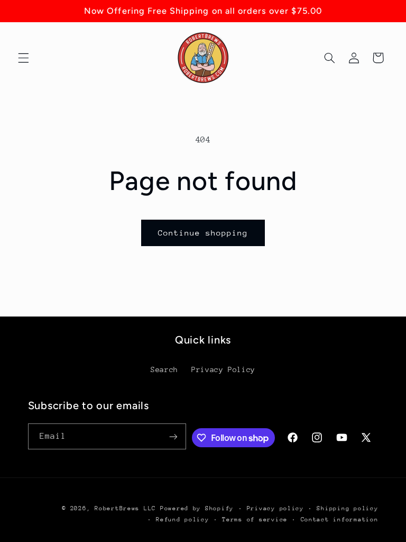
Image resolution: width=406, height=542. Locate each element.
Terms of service (255, 519)
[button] (23, 58)
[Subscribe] (173, 436)
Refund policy (182, 519)
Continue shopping (203, 232)
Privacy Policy (223, 369)
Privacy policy (275, 508)
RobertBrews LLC (125, 508)
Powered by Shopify (197, 508)
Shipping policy (347, 508)
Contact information (340, 519)
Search (164, 369)
